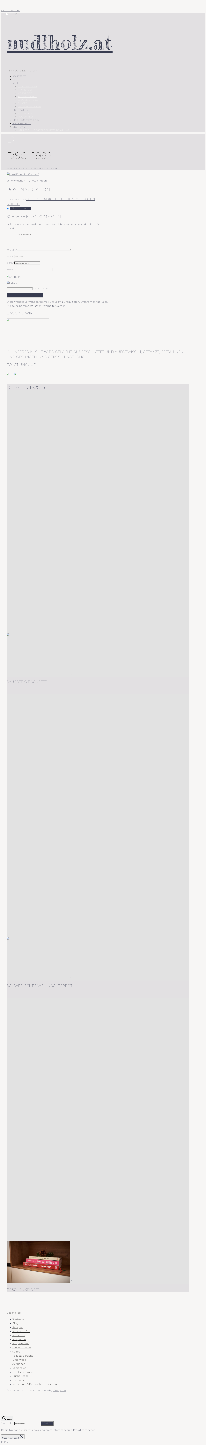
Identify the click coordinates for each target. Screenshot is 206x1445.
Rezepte (17, 83)
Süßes (22, 103)
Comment (12, 250)
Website (11, 269)
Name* (10, 256)
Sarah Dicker (17, 168)
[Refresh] (12, 283)
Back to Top (14, 1312)
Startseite (19, 76)
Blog (15, 79)
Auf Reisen (25, 113)
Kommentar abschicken (25, 295)
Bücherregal (21, 123)
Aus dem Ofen (27, 86)
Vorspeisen (26, 93)
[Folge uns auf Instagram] (17, 376)
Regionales (26, 116)
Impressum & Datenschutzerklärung (43, 130)
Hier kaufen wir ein (25, 120)
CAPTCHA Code (41, 288)
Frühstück (25, 89)
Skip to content (10, 10)
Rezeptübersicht (29, 106)
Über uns (18, 126)
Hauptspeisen (27, 96)
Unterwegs (20, 110)
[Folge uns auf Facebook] (10, 376)
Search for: (7, 1423)
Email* (10, 263)
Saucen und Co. (28, 100)
